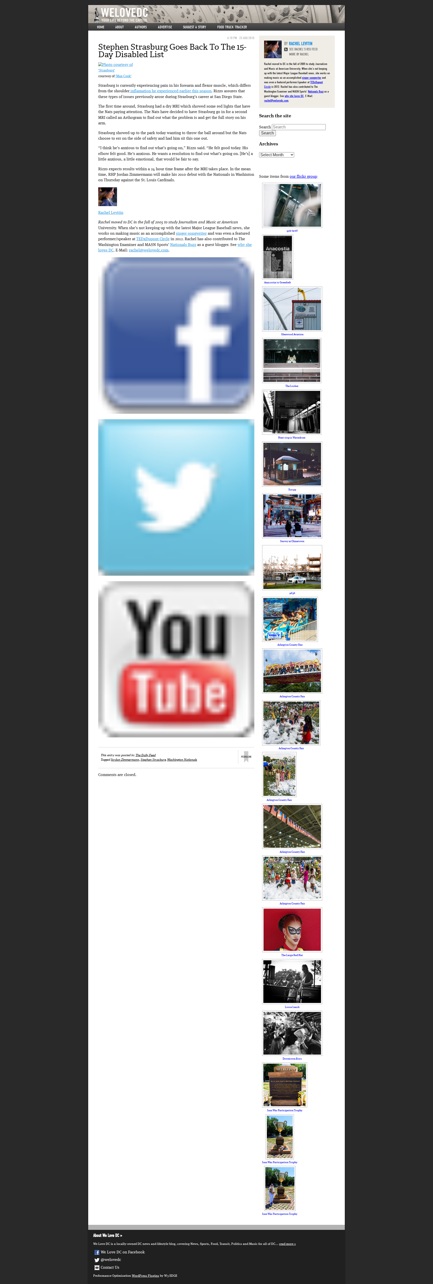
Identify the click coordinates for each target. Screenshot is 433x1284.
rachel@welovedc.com (148, 250)
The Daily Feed (146, 755)
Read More (286, 1244)
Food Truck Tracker (232, 27)
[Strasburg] (115, 65)
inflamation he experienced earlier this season (170, 91)
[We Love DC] (219, 15)
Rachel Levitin (110, 213)
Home (100, 27)
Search (265, 127)
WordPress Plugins (145, 1275)
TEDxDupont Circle (153, 239)
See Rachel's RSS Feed (303, 49)
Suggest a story (194, 27)
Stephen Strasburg (153, 759)
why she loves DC (294, 96)
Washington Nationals (182, 759)
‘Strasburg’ (106, 70)
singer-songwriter (191, 234)
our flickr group (303, 177)
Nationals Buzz (183, 245)
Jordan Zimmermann (125, 759)
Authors (141, 27)
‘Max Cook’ (123, 76)
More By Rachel (299, 54)
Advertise (165, 27)
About (119, 27)
